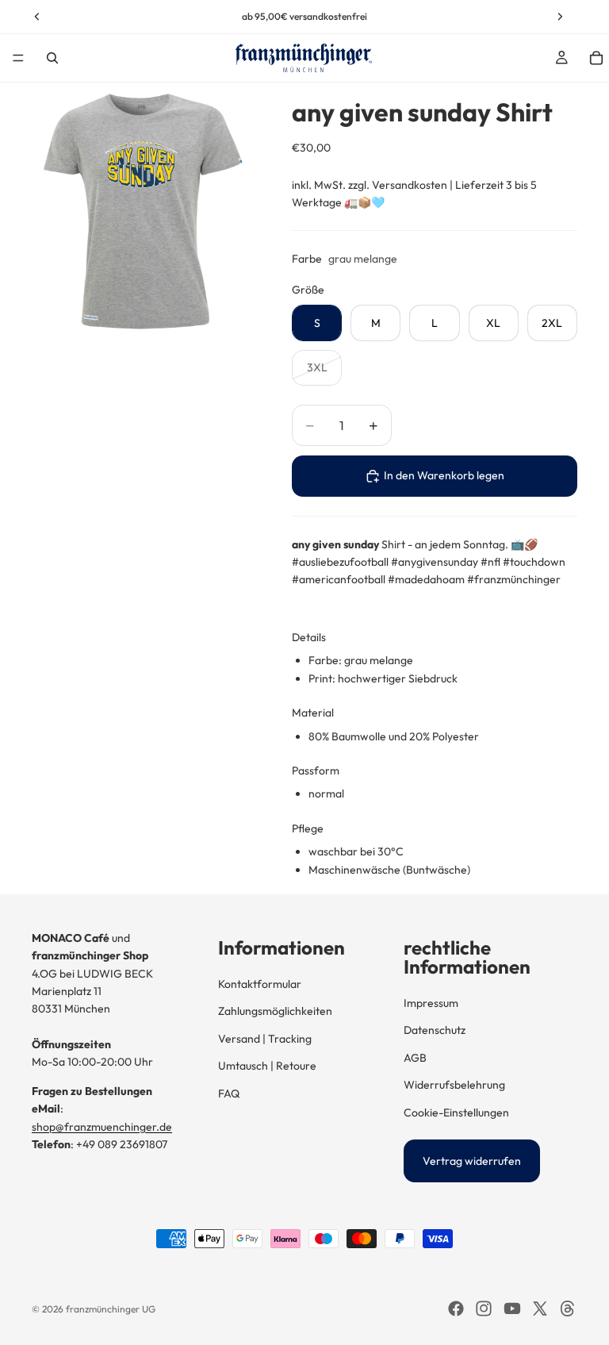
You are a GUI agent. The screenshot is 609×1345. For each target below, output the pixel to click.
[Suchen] (52, 57)
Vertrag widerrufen (472, 1161)
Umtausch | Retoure (267, 1066)
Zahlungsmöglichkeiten (275, 1011)
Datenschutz (434, 1030)
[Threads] (567, 1308)
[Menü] (18, 58)
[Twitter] (540, 1308)
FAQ (228, 1093)
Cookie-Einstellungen (456, 1112)
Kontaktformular (259, 984)
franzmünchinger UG (110, 1309)
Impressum (431, 1003)
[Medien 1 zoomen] (143, 211)
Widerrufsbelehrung (454, 1085)
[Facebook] (455, 1308)
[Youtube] (512, 1308)
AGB (415, 1058)
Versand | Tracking (265, 1039)
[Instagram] (483, 1308)
